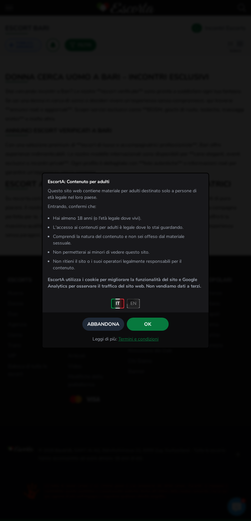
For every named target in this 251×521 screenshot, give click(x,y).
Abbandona (103, 324)
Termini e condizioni (138, 339)
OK (147, 324)
